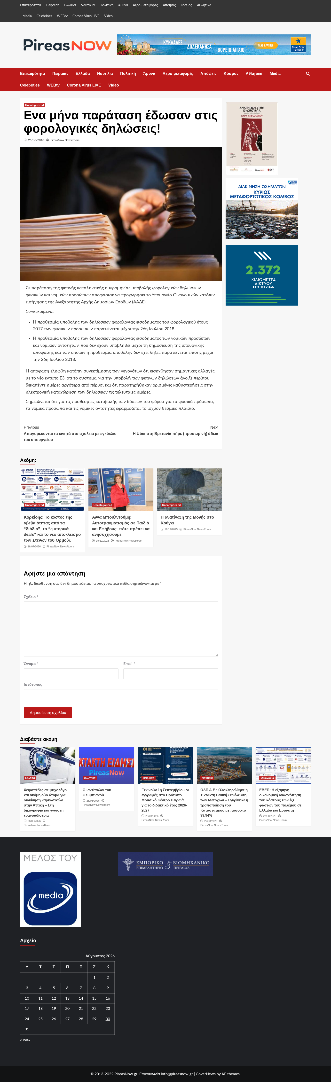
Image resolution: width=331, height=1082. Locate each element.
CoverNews (206, 1074)
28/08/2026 (34, 821)
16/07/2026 (34, 546)
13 (67, 998)
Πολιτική (106, 5)
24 (27, 1019)
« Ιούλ (25, 1040)
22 (94, 1009)
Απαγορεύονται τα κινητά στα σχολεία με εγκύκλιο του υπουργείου (70, 433)
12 (54, 998)
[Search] (308, 74)
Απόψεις (169, 5)
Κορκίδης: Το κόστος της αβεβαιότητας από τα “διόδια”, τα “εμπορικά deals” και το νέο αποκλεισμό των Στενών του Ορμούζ (52, 529)
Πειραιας (148, 777)
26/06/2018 (36, 140)
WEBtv (62, 16)
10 (27, 998)
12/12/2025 (171, 529)
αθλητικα (89, 777)
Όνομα (31, 664)
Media (27, 16)
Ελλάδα (70, 5)
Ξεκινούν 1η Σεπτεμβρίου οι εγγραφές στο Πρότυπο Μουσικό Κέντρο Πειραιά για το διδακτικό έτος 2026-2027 (165, 800)
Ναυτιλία (88, 5)
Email (129, 664)
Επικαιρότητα (30, 5)
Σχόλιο (31, 597)
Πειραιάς (52, 5)
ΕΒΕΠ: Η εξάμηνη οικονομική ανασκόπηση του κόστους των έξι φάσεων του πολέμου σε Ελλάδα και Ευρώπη (280, 800)
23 (108, 1009)
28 (81, 1019)
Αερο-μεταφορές (145, 5)
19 (54, 1009)
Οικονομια (267, 777)
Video (108, 16)
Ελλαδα (30, 777)
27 (67, 1019)
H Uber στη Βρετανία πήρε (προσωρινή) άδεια (175, 430)
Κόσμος (186, 5)
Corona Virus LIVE (85, 16)
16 (108, 998)
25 (40, 1019)
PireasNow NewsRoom (64, 140)
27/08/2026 (210, 821)
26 (54, 1019)
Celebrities (44, 16)
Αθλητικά (204, 5)
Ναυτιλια (207, 777)
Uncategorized (34, 105)
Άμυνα (123, 5)
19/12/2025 (102, 540)
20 (67, 1009)
